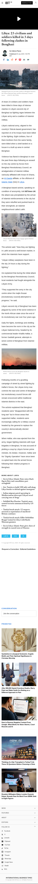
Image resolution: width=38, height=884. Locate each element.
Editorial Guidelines (28, 549)
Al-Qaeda (8, 178)
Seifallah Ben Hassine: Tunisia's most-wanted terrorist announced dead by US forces (17, 504)
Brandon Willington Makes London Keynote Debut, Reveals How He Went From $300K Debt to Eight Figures (19, 796)
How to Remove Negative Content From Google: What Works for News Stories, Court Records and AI (18, 724)
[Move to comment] (28, 60)
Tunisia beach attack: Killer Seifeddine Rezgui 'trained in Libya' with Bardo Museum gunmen (18, 520)
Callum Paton (16, 51)
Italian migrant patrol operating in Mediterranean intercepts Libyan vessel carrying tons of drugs (17, 495)
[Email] (24, 60)
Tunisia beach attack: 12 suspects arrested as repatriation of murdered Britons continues (16, 512)
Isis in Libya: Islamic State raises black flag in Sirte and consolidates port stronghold (18, 481)
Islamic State (7, 182)
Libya (22, 182)
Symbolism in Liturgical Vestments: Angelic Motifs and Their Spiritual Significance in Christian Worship (18, 656)
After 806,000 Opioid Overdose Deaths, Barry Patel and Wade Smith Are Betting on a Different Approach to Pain (18, 690)
